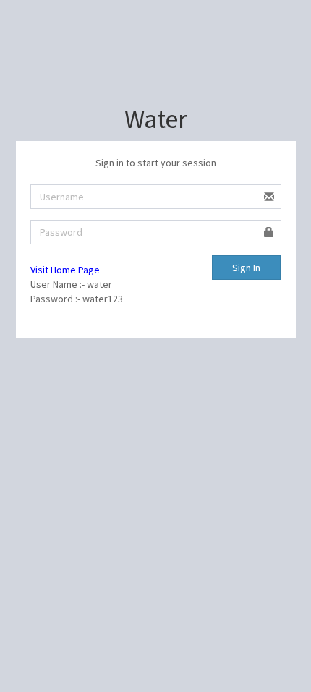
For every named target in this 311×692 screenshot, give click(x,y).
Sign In (246, 267)
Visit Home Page (65, 269)
